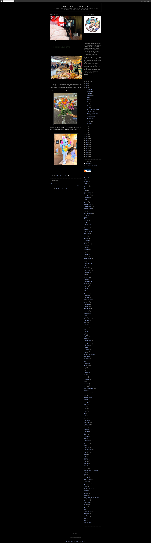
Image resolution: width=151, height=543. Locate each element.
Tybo (85, 509)
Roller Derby (87, 452)
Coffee (85, 286)
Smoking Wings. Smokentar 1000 (91, 470)
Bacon (85, 190)
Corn (85, 290)
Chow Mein (86, 283)
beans (85, 217)
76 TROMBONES (91, 116)
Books (85, 235)
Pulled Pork (86, 429)
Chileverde (86, 272)
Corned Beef (87, 293)
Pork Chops (86, 422)
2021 (87, 130)
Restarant (86, 442)
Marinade (86, 385)
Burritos (86, 247)
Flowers (86, 326)
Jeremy (86, 360)
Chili (85, 274)
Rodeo (85, 451)
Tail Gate (86, 493)
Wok (85, 520)
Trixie (85, 507)
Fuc (85, 333)
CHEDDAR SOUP (88, 263)
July (88, 99)
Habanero (86, 336)
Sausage (86, 463)
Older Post (79, 186)
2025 (87, 85)
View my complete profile (91, 165)
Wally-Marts (87, 516)
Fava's (85, 322)
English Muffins (87, 313)
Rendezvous (87, 440)
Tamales (86, 495)
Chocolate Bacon (88, 281)
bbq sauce (86, 215)
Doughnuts (86, 306)
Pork (85, 418)
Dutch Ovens (87, 308)
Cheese (86, 265)
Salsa (85, 458)
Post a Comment (53, 183)
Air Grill (86, 177)
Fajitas (85, 315)
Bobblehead (86, 233)
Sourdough (86, 476)
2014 (87, 144)
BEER (85, 222)
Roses (85, 454)
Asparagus (86, 186)
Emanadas (86, 310)
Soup (85, 474)
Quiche (85, 433)
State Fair (86, 481)
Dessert (86, 301)
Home (66, 186)
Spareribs (86, 477)
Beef (85, 218)
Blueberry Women (88, 231)
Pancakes (86, 404)
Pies (85, 415)
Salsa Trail (86, 460)
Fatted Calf (86, 320)
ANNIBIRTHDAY (90, 118)
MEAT (85, 386)
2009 (87, 154)
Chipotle (86, 279)
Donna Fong (87, 304)
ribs (85, 445)
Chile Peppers (87, 270)
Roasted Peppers (88, 449)
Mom (85, 395)
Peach (85, 408)
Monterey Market (88, 397)
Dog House (86, 302)
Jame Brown (87, 358)
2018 (87, 136)
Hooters (86, 347)
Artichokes (86, 185)
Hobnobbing (86, 345)
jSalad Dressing (87, 363)
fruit (85, 329)
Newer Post (52, 186)
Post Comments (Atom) (61, 188)
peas (85, 410)
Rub (85, 456)
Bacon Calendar (87, 192)
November (89, 91)
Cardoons (86, 254)
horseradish (86, 349)
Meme (85, 390)
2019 (87, 134)
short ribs (86, 465)
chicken (86, 267)
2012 (87, 148)
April (88, 105)
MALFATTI (86, 383)
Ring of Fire (86, 447)
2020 (87, 132)
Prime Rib (86, 426)
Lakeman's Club (87, 372)
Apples (85, 183)
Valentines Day (87, 511)
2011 (87, 150)
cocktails (86, 285)
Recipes (86, 438)
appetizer (86, 181)
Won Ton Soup (87, 522)
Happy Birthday (87, 343)
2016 (87, 140)
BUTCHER (86, 249)
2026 (87, 83)
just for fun (86, 365)
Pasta (85, 406)
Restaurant (86, 443)
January (89, 123)
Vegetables (86, 513)
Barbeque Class (87, 204)
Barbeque (86, 202)
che (85, 261)
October (89, 93)
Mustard (86, 399)
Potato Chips (87, 424)
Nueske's (86, 401)
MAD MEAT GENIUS (75, 6)
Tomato (86, 504)
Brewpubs (86, 240)
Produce (86, 427)
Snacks (86, 472)
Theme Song (87, 500)
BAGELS (86, 199)
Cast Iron (86, 256)
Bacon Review (87, 195)
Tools (85, 506)
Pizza (85, 417)
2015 (87, 142)
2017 (87, 138)
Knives (85, 368)
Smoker (86, 468)
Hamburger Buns (88, 340)
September (89, 95)
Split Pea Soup (87, 479)
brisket (85, 242)
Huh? (85, 352)
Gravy (85, 335)
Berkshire (86, 226)
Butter (85, 251)
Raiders (86, 434)
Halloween (86, 338)
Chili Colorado (87, 276)
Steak (85, 484)
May (88, 103)
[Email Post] (68, 175)
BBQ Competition (88, 213)
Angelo (85, 179)
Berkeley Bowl (87, 224)
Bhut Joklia (86, 227)
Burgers (86, 245)
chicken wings (87, 268)
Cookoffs (86, 288)
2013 (87, 146)
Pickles (86, 411)
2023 (87, 126)
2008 (87, 156)
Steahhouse (87, 483)
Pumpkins (86, 431)
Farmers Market (87, 318)
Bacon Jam (86, 194)
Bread (85, 236)
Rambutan (86, 436)
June (88, 101)
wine (85, 518)
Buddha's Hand (87, 244)
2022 (87, 128)
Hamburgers (87, 342)
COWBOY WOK (88, 295)
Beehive (86, 220)
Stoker (85, 486)
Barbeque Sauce (88, 208)
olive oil (86, 402)
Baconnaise (86, 197)
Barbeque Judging (88, 206)
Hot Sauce (86, 351)
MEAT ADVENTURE (89, 388)
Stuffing (86, 490)
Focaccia (86, 327)
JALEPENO (87, 356)
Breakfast (86, 238)
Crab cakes (86, 297)
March (88, 107)
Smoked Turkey (87, 467)
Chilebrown (89, 163)
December (89, 89)
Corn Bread (86, 292)
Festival (86, 324)
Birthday (86, 229)
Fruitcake (86, 331)
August (89, 97)
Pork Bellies (87, 420)
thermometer (87, 502)
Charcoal (86, 260)
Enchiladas (86, 311)
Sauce (85, 461)
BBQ (85, 211)
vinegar (85, 515)
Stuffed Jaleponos (88, 488)
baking (85, 201)
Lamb (85, 374)
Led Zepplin (86, 379)
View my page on (75, 541)
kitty (85, 367)
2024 (87, 87)
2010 (87, 152)
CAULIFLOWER (87, 258)
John (85, 361)
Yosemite (86, 523)
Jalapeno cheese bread (89, 354)
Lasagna (86, 377)
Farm (85, 317)
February (89, 121)
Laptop (85, 376)
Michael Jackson (88, 392)
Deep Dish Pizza (88, 299)
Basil (85, 210)
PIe (85, 413)
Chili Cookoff (87, 277)
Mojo (85, 393)
